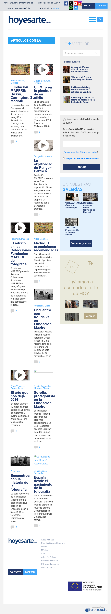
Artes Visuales (17, 80)
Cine (43, 553)
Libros (44, 546)
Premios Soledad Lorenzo (53, 543)
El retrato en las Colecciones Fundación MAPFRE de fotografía (21, 253)
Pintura (37, 82)
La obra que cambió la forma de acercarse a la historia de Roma (83, 99)
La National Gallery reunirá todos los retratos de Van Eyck (81, 89)
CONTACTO (88, 5)
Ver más (90, 316)
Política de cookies (49, 560)
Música (44, 550)
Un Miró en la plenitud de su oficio (43, 92)
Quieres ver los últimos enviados (80, 152)
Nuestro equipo (48, 567)
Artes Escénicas (48, 557)
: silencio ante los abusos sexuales (80, 69)
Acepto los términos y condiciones (82, 158)
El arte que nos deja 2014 (19, 396)
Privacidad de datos (50, 564)
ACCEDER (101, 5)
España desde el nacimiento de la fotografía (43, 484)
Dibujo (37, 80)
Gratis (47, 305)
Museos (14, 82)
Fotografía (39, 156)
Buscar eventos (72, 61)
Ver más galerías (81, 243)
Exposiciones (17, 388)
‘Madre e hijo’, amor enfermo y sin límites (81, 78)
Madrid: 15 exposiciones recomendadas (46, 246)
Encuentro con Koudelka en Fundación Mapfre (43, 318)
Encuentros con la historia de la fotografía (20, 482)
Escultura (45, 80)
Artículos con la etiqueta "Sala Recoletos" (26, 41)
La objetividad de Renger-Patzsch (43, 165)
